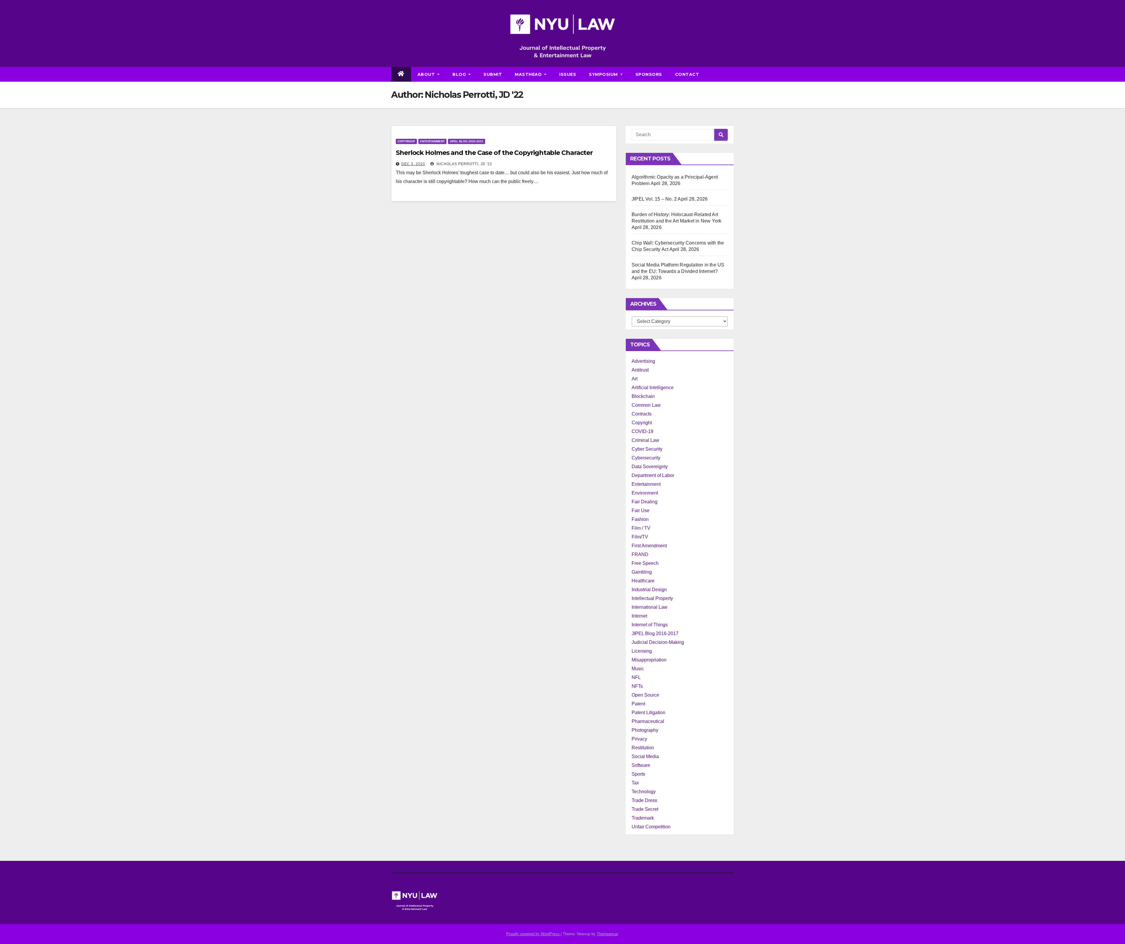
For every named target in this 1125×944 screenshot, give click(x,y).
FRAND (640, 554)
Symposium (604, 74)
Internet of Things (650, 624)
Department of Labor (653, 475)
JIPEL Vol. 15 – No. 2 (654, 198)
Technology (644, 791)
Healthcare (643, 580)
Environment (645, 492)
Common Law (646, 405)
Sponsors (648, 74)
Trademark (643, 817)
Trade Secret (645, 809)
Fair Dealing (644, 501)
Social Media (645, 756)
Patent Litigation (648, 712)
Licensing (642, 651)
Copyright (406, 141)
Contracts (642, 413)
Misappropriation (649, 659)
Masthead (529, 74)
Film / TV (641, 528)
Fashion (640, 519)
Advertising (643, 361)
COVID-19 (642, 431)
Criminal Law (645, 440)
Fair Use (641, 510)
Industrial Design (649, 589)
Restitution (643, 747)
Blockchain (643, 396)
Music (638, 668)
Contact (687, 74)
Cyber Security (647, 449)
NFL (636, 677)
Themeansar (607, 934)
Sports (638, 774)
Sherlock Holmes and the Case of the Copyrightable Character (494, 153)
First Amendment (649, 545)
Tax (635, 782)
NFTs (637, 686)
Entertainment (432, 141)
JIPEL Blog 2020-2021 (466, 141)
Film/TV (640, 536)
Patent (638, 703)
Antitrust (640, 369)
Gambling (642, 572)
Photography (645, 730)
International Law (649, 607)
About (426, 74)
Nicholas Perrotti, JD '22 (463, 164)
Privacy (639, 738)
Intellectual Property (652, 598)
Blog (459, 74)
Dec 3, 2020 (413, 164)
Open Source (645, 694)
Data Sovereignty (650, 466)
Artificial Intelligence (653, 387)
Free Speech (645, 563)
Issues (567, 74)
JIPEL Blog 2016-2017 (655, 633)
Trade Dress (644, 800)
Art (635, 378)
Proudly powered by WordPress (533, 934)
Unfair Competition (651, 826)
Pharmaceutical (648, 721)
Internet (639, 615)
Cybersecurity (646, 457)
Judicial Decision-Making (658, 642)
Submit (492, 74)
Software (641, 765)
